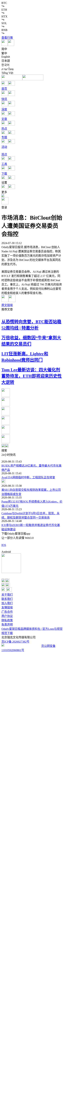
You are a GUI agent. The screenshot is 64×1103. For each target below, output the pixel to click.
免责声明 (7, 624)
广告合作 (7, 611)
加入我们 (7, 603)
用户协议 (7, 616)
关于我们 (7, 594)
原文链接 (7, 305)
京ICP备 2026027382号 (15, 641)
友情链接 (7, 607)
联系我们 (7, 598)
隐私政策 (7, 620)
